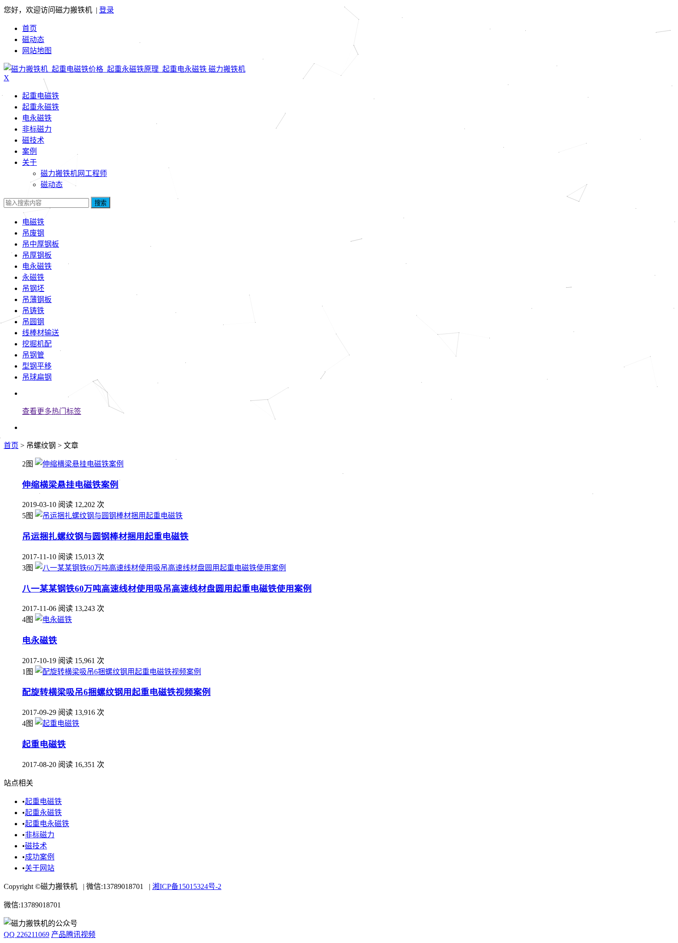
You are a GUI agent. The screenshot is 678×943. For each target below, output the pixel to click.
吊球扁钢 (37, 377)
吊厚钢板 (37, 255)
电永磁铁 (37, 118)
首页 (29, 28)
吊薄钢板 (37, 299)
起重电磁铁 (40, 96)
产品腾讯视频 (73, 934)
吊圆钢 (33, 322)
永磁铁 (33, 277)
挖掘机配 (37, 344)
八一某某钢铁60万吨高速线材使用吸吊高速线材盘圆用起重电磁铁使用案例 (167, 588)
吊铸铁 (33, 310)
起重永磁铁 (40, 107)
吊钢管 (33, 355)
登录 (106, 10)
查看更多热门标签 (51, 411)
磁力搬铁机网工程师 (74, 173)
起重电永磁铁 (47, 824)
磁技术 (33, 140)
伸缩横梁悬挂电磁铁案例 (70, 485)
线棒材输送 (40, 333)
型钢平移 (37, 366)
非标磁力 (37, 129)
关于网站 (39, 868)
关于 (29, 162)
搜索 (101, 202)
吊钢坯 (33, 288)
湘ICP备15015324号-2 (186, 886)
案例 (29, 151)
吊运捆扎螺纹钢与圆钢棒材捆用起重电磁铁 (105, 536)
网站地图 (37, 50)
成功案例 (39, 857)
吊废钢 (33, 233)
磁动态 (33, 39)
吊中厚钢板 (40, 244)
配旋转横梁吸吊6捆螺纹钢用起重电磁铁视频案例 (116, 692)
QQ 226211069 (26, 934)
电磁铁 (33, 222)
